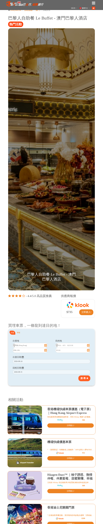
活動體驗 (28, 10)
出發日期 (17, 357)
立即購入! (86, 312)
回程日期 (17, 368)
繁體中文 (85, 8)
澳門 (38, 10)
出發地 (16, 341)
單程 (18, 333)
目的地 (58, 341)
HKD (73, 8)
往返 (12, 333)
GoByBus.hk (15, 10)
